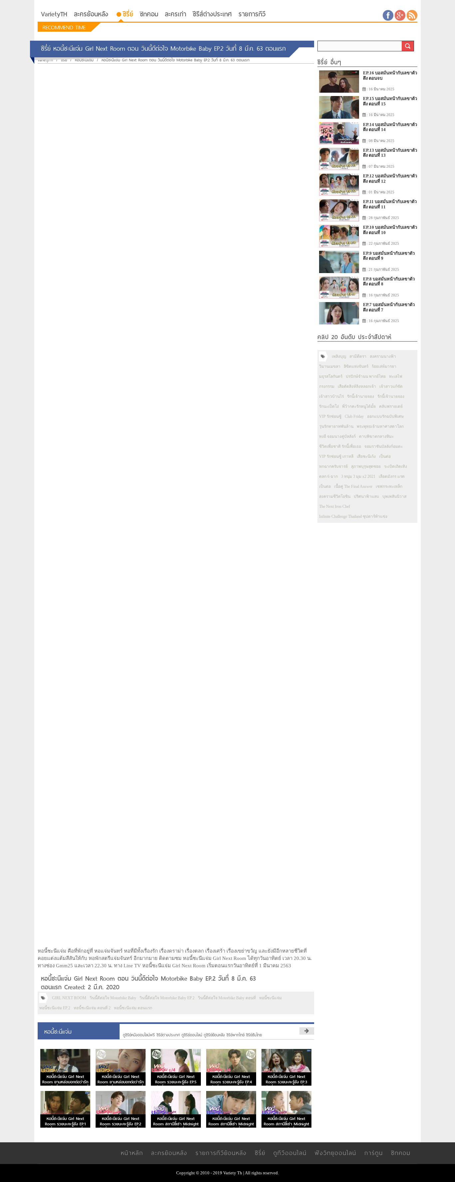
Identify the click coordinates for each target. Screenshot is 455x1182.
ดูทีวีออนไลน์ (290, 1153)
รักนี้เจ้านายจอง (360, 396)
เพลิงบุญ (339, 356)
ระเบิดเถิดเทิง (395, 466)
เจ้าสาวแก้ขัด (391, 386)
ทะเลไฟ (395, 376)
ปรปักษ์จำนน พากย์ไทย (366, 376)
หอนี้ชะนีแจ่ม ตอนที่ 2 (92, 1008)
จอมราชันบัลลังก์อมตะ (383, 446)
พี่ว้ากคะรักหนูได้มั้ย (359, 406)
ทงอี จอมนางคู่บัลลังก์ (337, 436)
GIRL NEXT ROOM (69, 998)
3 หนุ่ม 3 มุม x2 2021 (358, 476)
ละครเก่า (175, 14)
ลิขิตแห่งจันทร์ (356, 366)
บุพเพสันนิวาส (394, 496)
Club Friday (354, 416)
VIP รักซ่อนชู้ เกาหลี (336, 456)
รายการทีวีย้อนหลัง (221, 1153)
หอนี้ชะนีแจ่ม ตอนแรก (133, 1008)
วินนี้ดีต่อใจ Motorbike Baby (113, 998)
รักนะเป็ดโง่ (329, 406)
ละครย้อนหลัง (91, 14)
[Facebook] (388, 15)
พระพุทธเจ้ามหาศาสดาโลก (380, 426)
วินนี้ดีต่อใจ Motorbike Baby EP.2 (167, 998)
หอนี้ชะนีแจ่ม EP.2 (54, 1008)
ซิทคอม (149, 14)
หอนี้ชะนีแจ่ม (270, 998)
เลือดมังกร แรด (392, 476)
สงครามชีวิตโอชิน (334, 496)
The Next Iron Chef (334, 506)
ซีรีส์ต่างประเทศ (212, 14)
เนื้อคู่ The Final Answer (353, 486)
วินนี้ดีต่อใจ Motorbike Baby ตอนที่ (227, 998)
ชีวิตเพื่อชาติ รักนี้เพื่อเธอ (340, 446)
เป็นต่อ (385, 456)
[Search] (408, 46)
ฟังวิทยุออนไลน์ (335, 1153)
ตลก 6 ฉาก (328, 476)
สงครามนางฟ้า (383, 356)
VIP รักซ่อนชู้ (330, 416)
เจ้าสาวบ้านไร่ (331, 396)
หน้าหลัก (132, 1153)
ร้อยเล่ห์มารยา (384, 366)
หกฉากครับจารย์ (333, 466)
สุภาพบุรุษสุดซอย (366, 466)
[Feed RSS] (412, 15)
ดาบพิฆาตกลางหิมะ (376, 436)
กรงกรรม (326, 386)
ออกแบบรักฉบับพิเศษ (385, 416)
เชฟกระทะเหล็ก (389, 486)
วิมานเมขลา (329, 366)
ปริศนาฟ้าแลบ (366, 496)
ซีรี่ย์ (128, 14)
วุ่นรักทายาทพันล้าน (336, 426)
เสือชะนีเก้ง (366, 456)
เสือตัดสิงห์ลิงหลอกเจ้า (357, 386)
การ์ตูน (373, 1153)
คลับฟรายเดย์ (391, 406)
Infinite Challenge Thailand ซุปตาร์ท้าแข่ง (353, 516)
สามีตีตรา (357, 356)
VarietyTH (54, 14)
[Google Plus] (400, 15)
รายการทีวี (251, 14)
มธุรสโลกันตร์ (330, 376)
